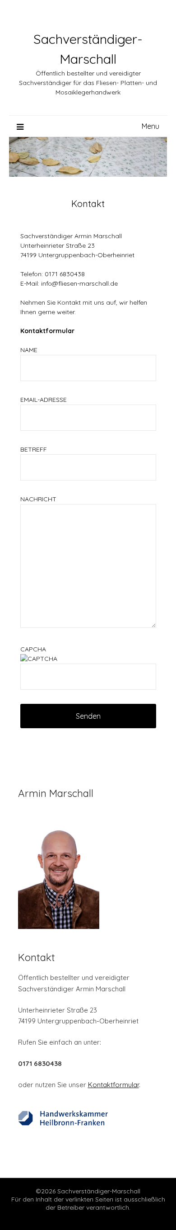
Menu (150, 126)
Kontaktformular (113, 1084)
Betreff (33, 449)
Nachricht (38, 499)
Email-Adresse (43, 400)
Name (28, 350)
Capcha (33, 649)
